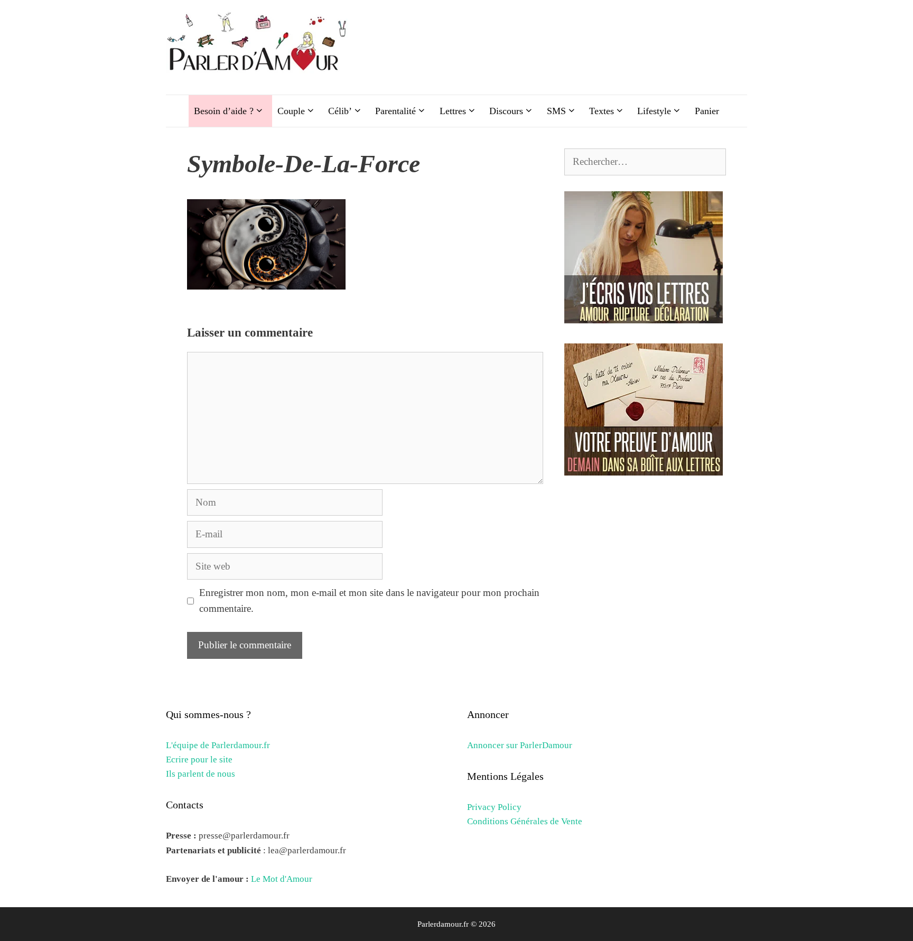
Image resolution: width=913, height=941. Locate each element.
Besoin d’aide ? (224, 111)
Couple (291, 111)
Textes (601, 111)
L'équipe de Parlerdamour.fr (218, 745)
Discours (506, 111)
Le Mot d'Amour (281, 879)
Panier (707, 111)
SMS (556, 111)
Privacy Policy (494, 807)
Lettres (453, 111)
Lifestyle (654, 111)
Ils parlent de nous (200, 774)
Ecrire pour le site (199, 759)
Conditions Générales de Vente (524, 821)
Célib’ (340, 111)
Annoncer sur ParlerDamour (519, 745)
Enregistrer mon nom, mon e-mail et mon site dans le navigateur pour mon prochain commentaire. (369, 600)
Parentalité (395, 111)
